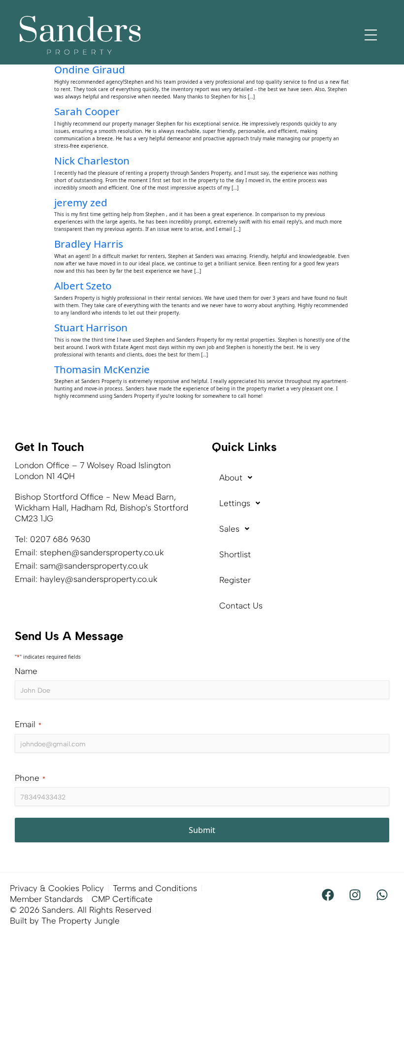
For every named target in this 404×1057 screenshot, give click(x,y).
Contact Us (241, 605)
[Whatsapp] (382, 895)
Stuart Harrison (91, 327)
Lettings (234, 503)
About (230, 477)
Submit (202, 830)
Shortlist (235, 554)
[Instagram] (354, 895)
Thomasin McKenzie (102, 369)
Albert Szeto (82, 285)
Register (235, 580)
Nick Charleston (92, 160)
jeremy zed (80, 202)
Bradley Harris (88, 244)
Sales (229, 529)
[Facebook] (327, 895)
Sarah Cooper (87, 111)
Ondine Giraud (89, 69)
